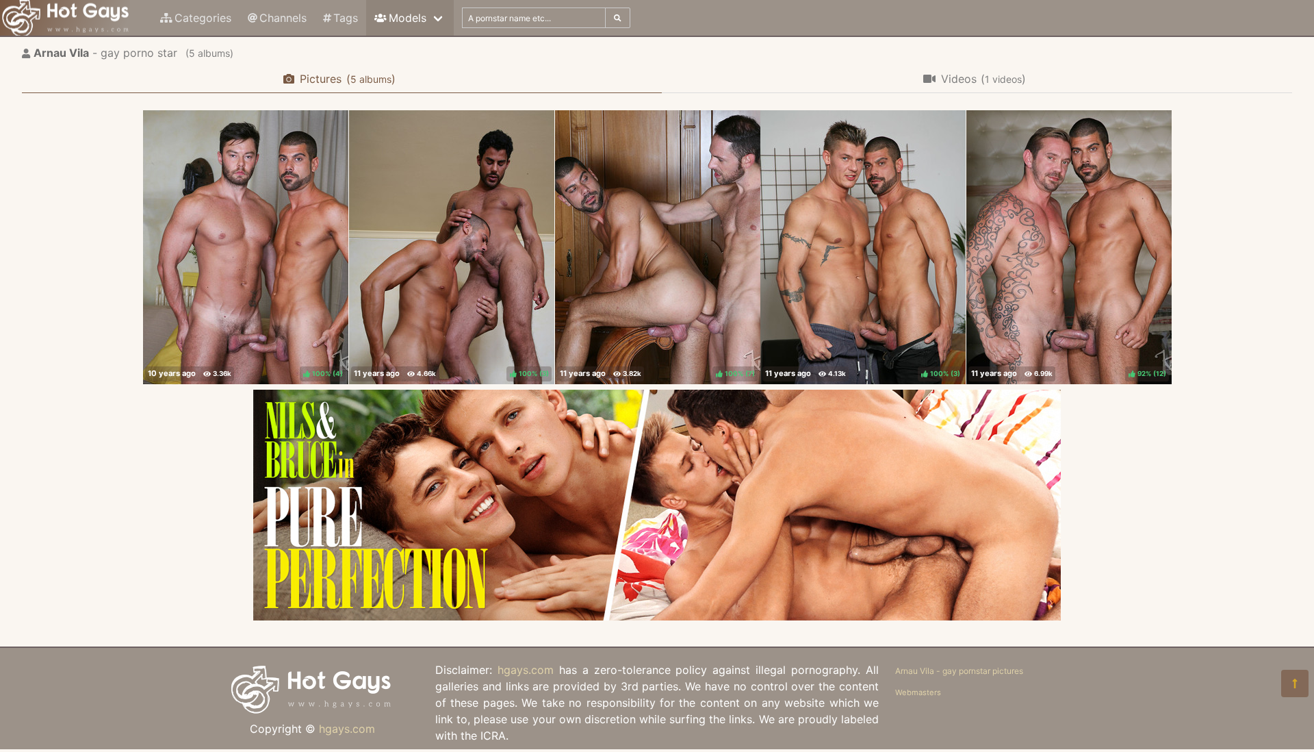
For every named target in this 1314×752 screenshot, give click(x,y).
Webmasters (918, 692)
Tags (345, 18)
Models (407, 18)
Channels (283, 18)
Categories (203, 18)
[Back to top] (1295, 683)
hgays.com (347, 729)
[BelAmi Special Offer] (657, 616)
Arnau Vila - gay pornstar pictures (959, 671)
